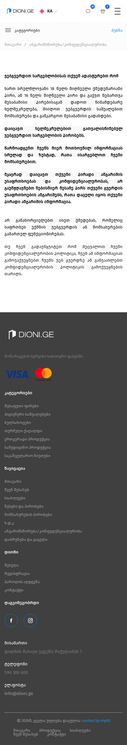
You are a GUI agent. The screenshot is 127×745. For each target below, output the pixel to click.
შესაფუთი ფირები (21, 406)
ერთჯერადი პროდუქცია (27, 439)
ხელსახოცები (17, 422)
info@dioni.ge (18, 693)
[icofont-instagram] (30, 620)
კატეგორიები (27, 30)
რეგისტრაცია (17, 573)
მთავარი (12, 44)
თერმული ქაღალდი (23, 431)
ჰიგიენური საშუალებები (27, 414)
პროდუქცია (50, 730)
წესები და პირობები (23, 506)
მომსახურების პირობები (28, 514)
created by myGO (95, 720)
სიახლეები (14, 498)
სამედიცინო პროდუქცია (27, 447)
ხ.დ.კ (9, 523)
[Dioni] (20, 11)
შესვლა (11, 565)
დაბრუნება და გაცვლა (26, 539)
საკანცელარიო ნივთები (27, 455)
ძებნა (117, 30)
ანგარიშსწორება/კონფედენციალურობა (68, 44)
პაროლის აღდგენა (22, 582)
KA (49, 11)
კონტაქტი (13, 590)
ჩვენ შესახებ (16, 489)
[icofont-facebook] (11, 620)
